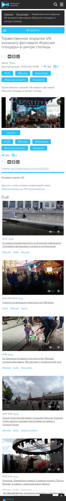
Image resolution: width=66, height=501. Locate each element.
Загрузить (33, 30)
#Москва (23, 73)
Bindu (12, 62)
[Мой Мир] (18, 56)
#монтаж (25, 252)
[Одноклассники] (14, 56)
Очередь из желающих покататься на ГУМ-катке (28, 302)
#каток (24, 308)
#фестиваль (41, 73)
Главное (8, 14)
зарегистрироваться (12, 188)
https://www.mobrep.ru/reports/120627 (29, 168)
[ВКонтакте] (9, 56)
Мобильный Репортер (10, 5)
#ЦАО (7, 73)
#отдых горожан (29, 430)
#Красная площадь (14, 79)
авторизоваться (36, 188)
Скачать (11, 132)
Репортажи (22, 14)
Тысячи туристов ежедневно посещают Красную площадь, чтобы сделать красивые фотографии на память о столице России (33, 421)
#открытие (38, 79)
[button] (33, 112)
